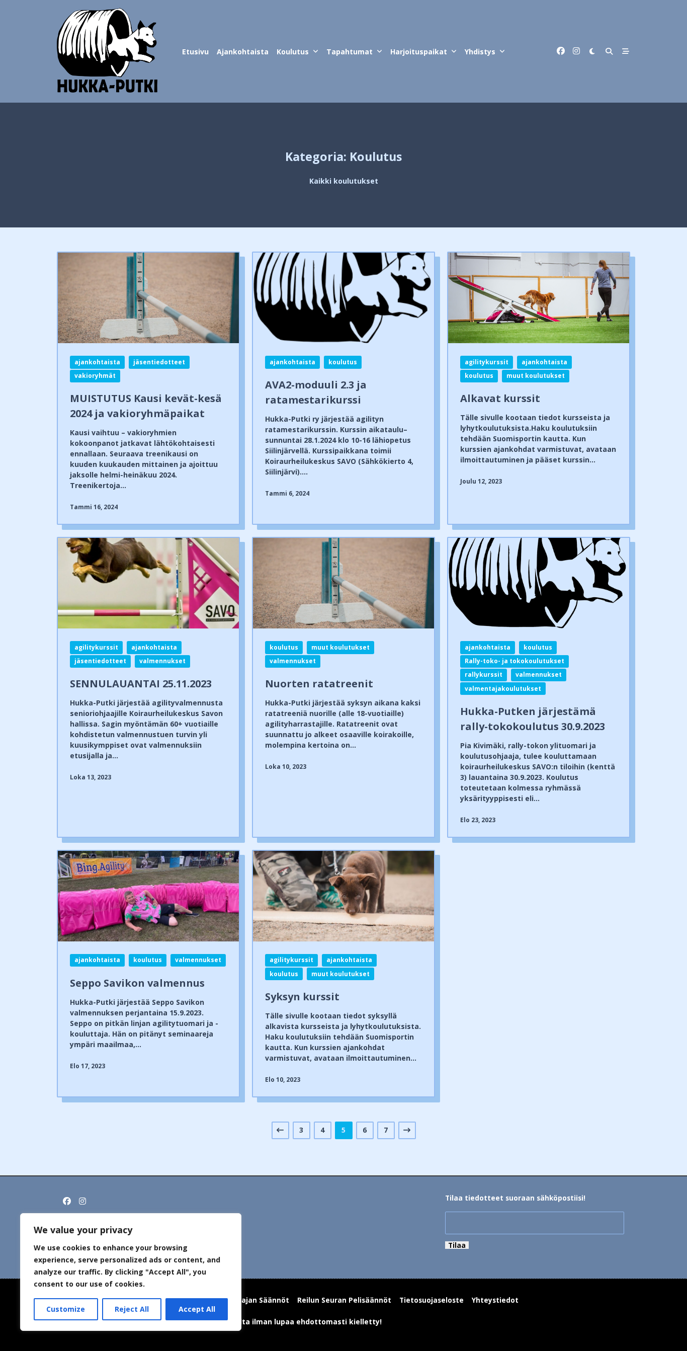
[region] (130, 1272)
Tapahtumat (349, 51)
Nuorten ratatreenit (319, 683)
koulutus (342, 362)
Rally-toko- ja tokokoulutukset (514, 661)
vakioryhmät (95, 375)
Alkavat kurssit (500, 398)
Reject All (132, 1309)
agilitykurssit (486, 362)
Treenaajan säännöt (252, 1300)
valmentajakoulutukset (503, 688)
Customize (65, 1309)
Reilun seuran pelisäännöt (344, 1300)
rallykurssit (483, 674)
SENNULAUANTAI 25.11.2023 (141, 683)
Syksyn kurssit (302, 996)
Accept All (197, 1309)
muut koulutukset (535, 375)
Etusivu (195, 51)
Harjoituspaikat (418, 51)
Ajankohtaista (243, 51)
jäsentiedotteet (159, 362)
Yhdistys (480, 51)
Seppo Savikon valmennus (137, 983)
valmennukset (162, 661)
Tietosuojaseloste (431, 1300)
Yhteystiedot (495, 1300)
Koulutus (293, 51)
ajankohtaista (97, 362)
